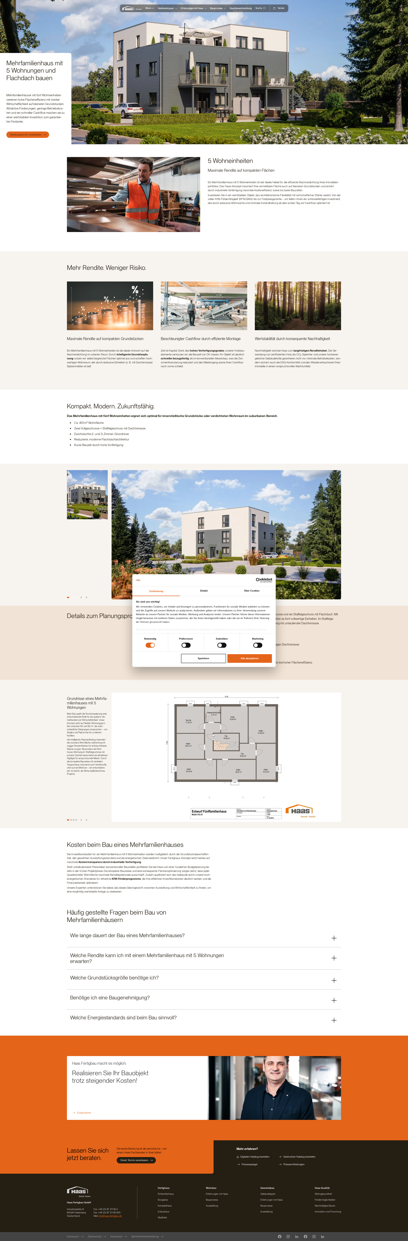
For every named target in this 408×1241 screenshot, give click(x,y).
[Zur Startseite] (129, 8)
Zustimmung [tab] (156, 591)
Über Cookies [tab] (251, 590)
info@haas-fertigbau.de (110, 1216)
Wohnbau (139, 9)
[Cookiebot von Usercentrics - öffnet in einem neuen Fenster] (258, 580)
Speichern (203, 658)
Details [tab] (204, 590)
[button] (204, 937)
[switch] (186, 645)
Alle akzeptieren (250, 658)
